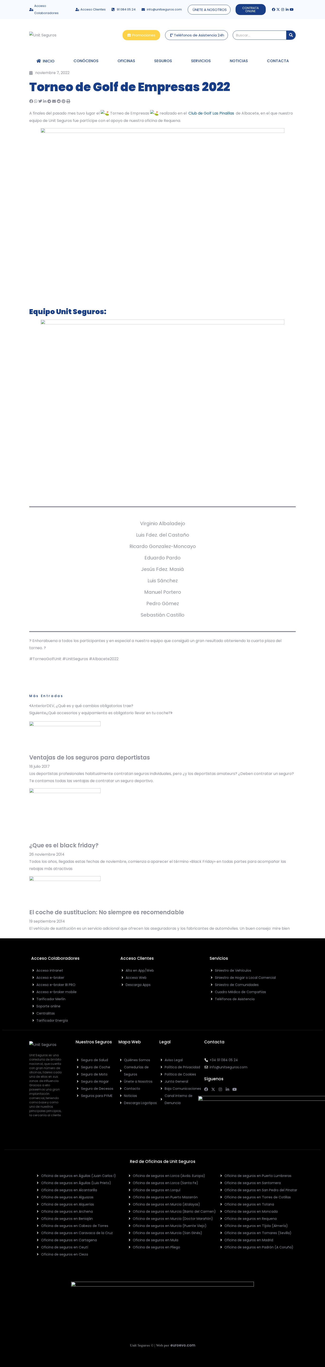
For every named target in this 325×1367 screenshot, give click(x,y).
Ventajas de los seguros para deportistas (89, 757)
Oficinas (126, 61)
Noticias (239, 61)
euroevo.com (182, 1345)
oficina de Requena (162, 120)
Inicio (47, 61)
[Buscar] (290, 35)
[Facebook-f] (273, 9)
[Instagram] (282, 9)
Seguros (163, 61)
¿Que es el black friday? (63, 845)
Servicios (201, 61)
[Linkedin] (287, 9)
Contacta (278, 61)
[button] (31, 101)
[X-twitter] (278, 9)
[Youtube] (291, 9)
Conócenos (86, 61)
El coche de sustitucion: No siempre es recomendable (106, 912)
